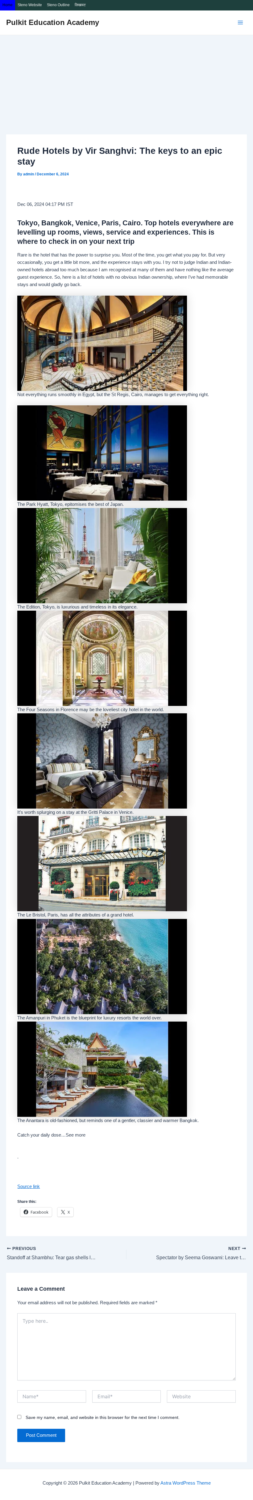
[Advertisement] (126, 81)
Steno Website (30, 5)
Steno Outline (58, 5)
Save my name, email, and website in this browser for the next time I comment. (103, 1417)
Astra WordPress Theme (185, 1483)
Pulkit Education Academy (52, 22)
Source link (28, 1186)
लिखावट (80, 5)
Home (7, 5)
